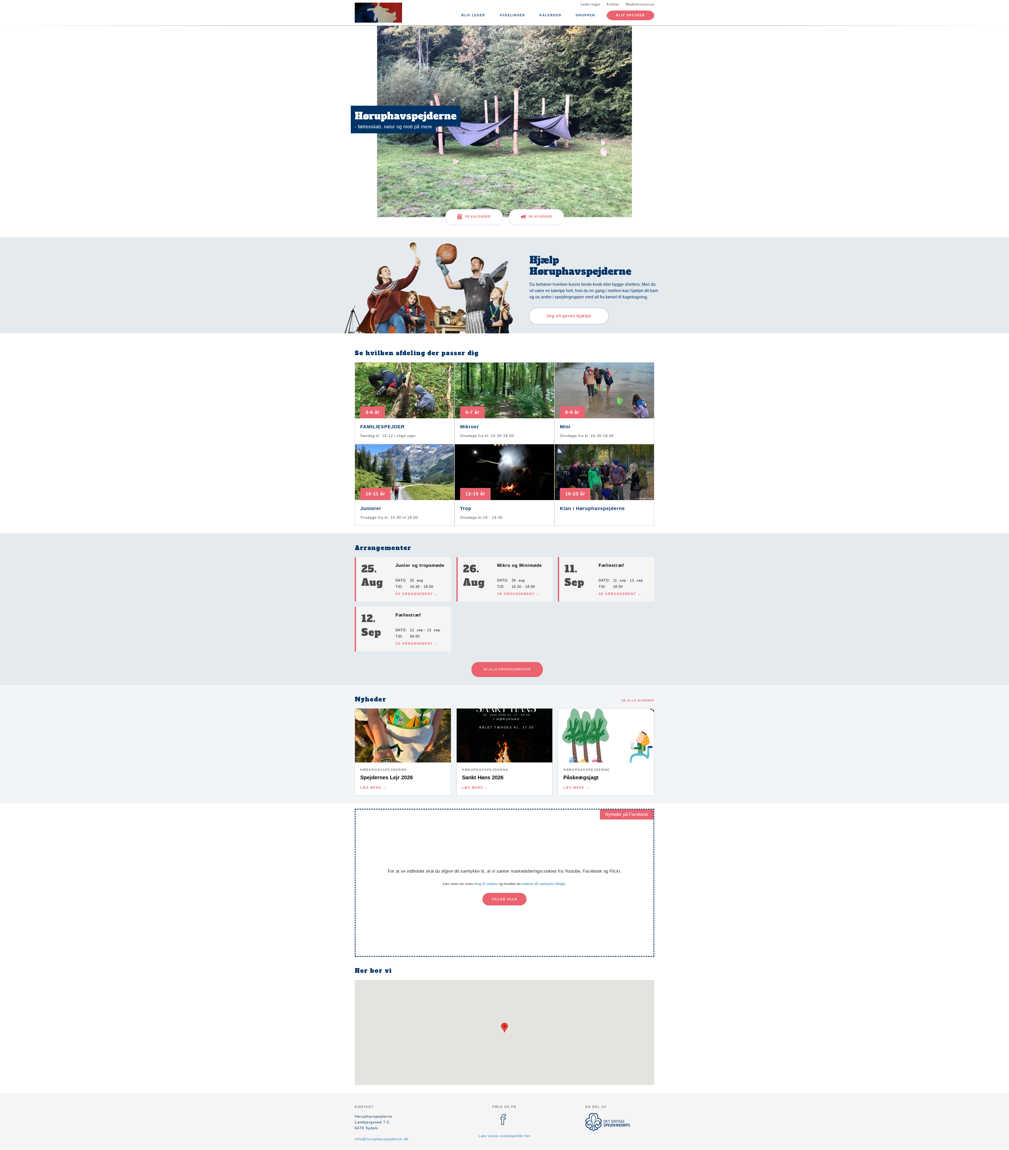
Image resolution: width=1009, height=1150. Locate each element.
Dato (400, 580)
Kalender (550, 15)
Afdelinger (512, 15)
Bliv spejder (630, 15)
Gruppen (585, 15)
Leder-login (590, 4)
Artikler (612, 4)
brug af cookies (486, 884)
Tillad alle (504, 899)
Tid (398, 587)
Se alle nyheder (638, 700)
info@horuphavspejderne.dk (381, 1139)
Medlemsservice (640, 4)
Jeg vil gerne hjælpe (568, 316)
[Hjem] (378, 13)
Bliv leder (473, 15)
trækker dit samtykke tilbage (543, 884)
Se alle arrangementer (507, 669)
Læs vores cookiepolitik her (504, 1136)
